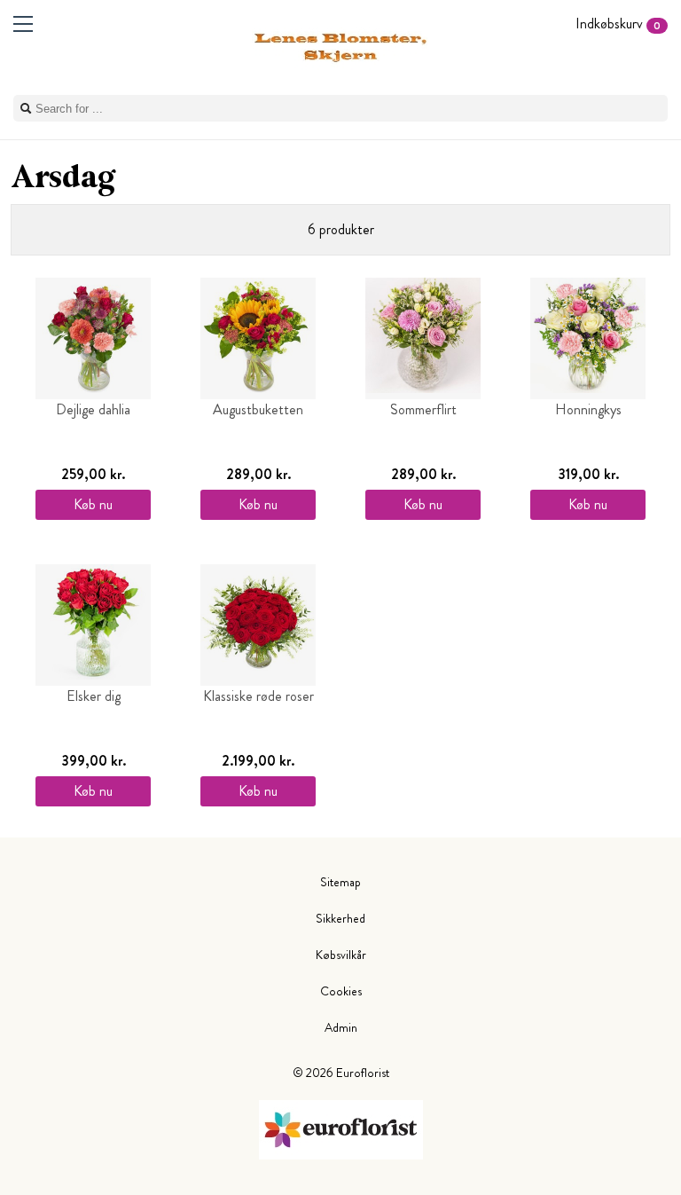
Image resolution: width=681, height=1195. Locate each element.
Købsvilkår (341, 954)
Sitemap (340, 882)
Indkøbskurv (618, 23)
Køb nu (93, 504)
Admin (341, 1027)
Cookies (341, 991)
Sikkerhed (340, 918)
